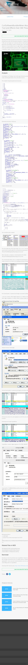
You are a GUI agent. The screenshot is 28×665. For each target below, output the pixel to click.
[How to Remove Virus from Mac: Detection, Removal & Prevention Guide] (7, 595)
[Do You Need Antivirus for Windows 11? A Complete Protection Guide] (7, 608)
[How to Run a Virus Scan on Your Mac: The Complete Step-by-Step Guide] (7, 589)
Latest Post (10, 16)
